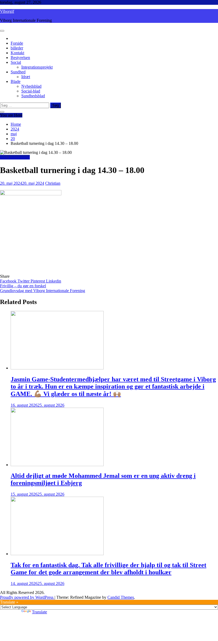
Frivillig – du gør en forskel (23, 286)
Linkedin (53, 281)
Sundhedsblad (33, 96)
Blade (15, 81)
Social (16, 62)
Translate (39, 612)
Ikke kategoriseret (15, 157)
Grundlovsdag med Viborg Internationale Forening (42, 290)
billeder (17, 48)
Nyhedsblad (31, 86)
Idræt (25, 76)
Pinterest (38, 281)
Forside (17, 43)
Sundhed (18, 72)
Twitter (24, 281)
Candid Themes (120, 597)
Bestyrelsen (20, 57)
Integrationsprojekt (37, 67)
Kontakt (17, 52)
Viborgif (7, 11)
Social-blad (30, 91)
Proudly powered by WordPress (27, 597)
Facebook (9, 281)
